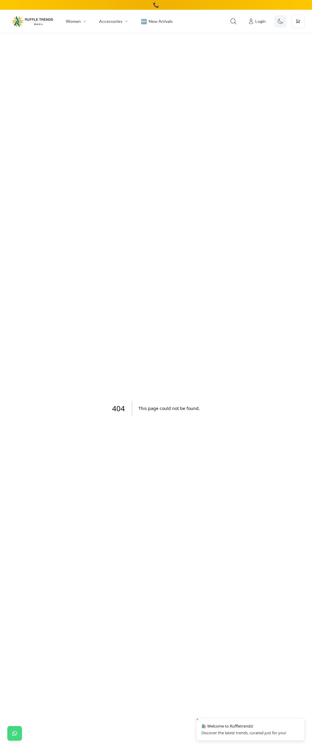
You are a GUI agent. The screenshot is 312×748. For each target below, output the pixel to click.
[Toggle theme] (280, 21)
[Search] (233, 21)
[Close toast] (197, 719)
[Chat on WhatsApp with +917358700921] (14, 733)
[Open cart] (298, 21)
